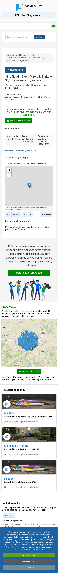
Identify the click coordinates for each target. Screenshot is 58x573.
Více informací (29, 567)
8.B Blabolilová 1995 (16, 445)
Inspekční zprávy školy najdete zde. (21, 151)
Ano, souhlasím (29, 555)
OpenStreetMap (29, 207)
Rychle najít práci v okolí (29, 371)
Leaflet (8, 207)
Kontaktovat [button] (17, 69)
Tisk (17, 214)
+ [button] (9, 170)
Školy (34, 55)
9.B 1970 (9, 413)
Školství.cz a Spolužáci (17, 55)
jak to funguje (29, 265)
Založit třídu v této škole (19, 120)
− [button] (9, 175)
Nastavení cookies (29, 561)
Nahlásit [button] (47, 214)
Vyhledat (40, 37)
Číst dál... (9, 515)
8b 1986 (9, 478)
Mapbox (19, 209)
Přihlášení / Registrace (27, 15)
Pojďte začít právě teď (29, 272)
